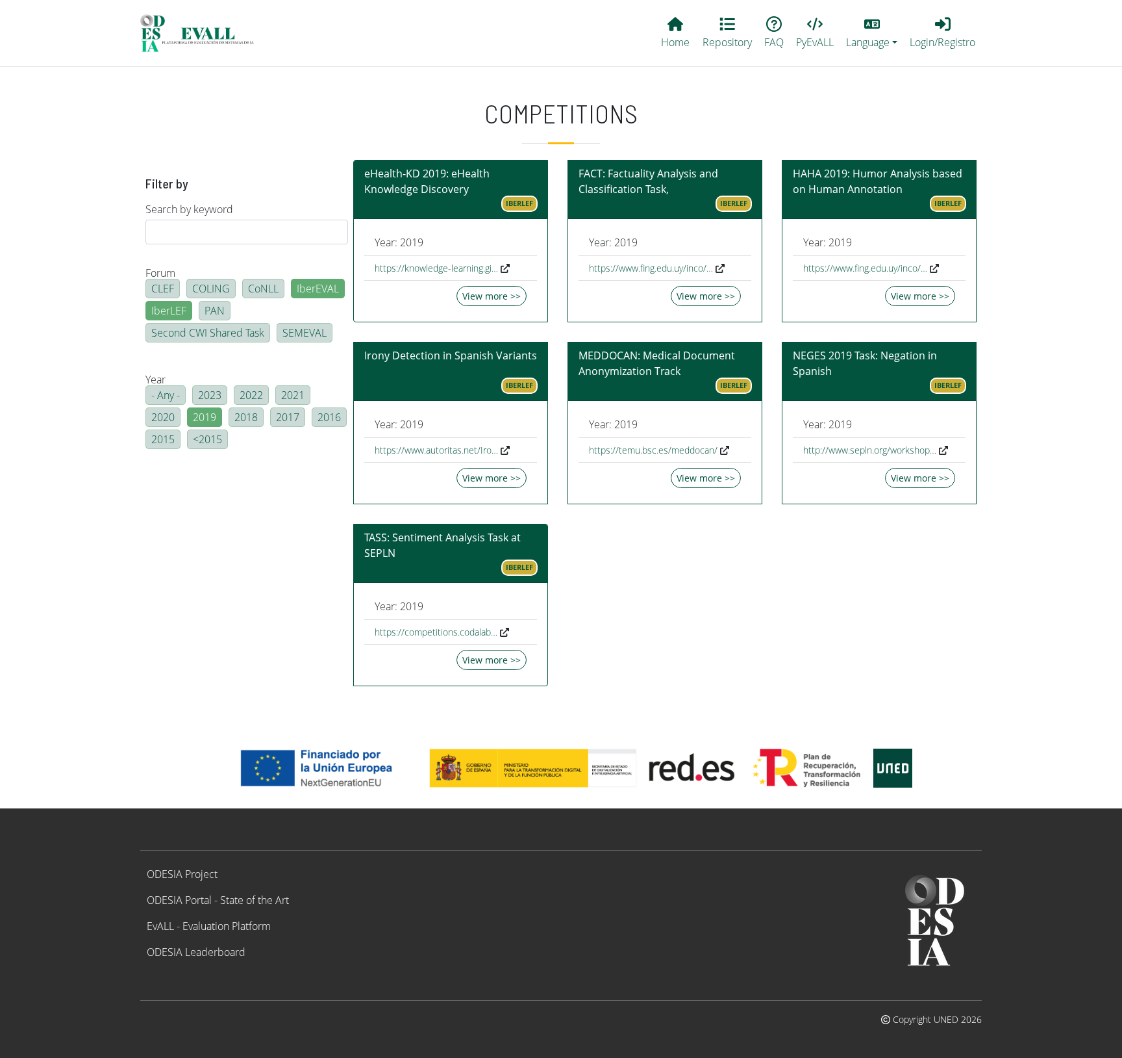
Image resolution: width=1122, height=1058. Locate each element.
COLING (211, 288)
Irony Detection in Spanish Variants (450, 355)
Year (155, 379)
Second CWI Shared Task (207, 333)
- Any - (165, 395)
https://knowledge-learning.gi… (436, 268)
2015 (163, 439)
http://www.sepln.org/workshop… (869, 450)
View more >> (491, 296)
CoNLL (263, 288)
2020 (163, 417)
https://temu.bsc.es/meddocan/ (653, 450)
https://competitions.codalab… (436, 632)
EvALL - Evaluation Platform (209, 926)
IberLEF (168, 310)
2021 (293, 395)
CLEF (162, 288)
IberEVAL (318, 288)
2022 (251, 395)
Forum (160, 273)
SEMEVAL (304, 333)
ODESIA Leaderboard (196, 952)
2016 (329, 417)
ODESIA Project (182, 874)
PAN (215, 310)
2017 (287, 417)
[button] (872, 33)
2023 (209, 395)
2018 (246, 417)
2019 (204, 417)
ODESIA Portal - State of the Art (218, 900)
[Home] (202, 33)
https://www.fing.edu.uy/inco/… (651, 268)
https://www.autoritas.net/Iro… (436, 450)
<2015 (207, 439)
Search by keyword (189, 209)
